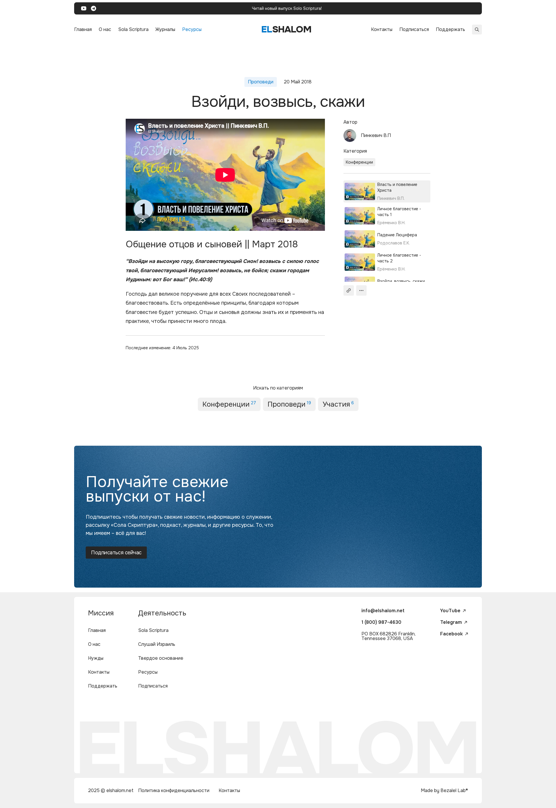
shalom (286, 29)
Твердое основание (160, 658)
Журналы (165, 29)
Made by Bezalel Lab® (444, 790)
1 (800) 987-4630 (381, 622)
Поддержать (450, 29)
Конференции (359, 162)
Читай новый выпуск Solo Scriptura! (287, 8)
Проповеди (289, 404)
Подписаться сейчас (116, 552)
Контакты (381, 29)
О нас (105, 29)
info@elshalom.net (383, 611)
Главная (83, 29)
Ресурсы (192, 29)
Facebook (451, 634)
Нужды (95, 658)
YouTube (450, 610)
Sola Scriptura (133, 29)
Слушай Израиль (156, 644)
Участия (338, 404)
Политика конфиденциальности (173, 790)
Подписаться (414, 29)
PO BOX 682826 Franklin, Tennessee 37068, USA (388, 636)
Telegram (451, 622)
